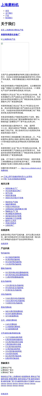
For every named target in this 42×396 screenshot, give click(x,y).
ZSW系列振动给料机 (13, 351)
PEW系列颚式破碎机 (13, 262)
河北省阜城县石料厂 (13, 191)
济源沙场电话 (10, 223)
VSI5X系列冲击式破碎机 (15, 301)
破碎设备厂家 (8, 381)
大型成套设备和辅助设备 (11, 333)
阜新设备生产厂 (11, 188)
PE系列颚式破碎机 (12, 259)
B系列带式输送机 (12, 358)
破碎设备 (4, 379)
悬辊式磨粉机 (6, 307)
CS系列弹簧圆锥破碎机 (14, 277)
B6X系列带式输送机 (13, 356)
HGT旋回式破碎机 (12, 257)
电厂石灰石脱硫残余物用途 (15, 179)
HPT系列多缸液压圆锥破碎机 (17, 275)
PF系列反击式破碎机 (13, 290)
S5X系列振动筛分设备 (14, 342)
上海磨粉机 (16, 376)
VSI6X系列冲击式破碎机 (15, 298)
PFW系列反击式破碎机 (14, 288)
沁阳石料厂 (9, 225)
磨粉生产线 (18, 30)
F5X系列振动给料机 (13, 347)
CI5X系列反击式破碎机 (14, 285)
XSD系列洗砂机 (11, 354)
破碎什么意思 (10, 221)
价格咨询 (4, 394)
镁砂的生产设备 (11, 202)
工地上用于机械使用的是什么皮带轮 (18, 177)
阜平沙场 (9, 193)
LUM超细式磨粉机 (12, 327)
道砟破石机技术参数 (13, 216)
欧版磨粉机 (26, 376)
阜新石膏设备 (10, 195)
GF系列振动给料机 (12, 349)
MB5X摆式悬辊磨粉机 (14, 311)
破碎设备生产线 (24, 379)
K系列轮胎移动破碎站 (14, 340)
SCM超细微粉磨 (11, 329)
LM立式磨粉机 (11, 324)
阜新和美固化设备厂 (10, 34)
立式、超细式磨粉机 (9, 320)
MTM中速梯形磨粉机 (13, 314)
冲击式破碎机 (6, 294)
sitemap (37, 381)
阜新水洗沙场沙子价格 (14, 198)
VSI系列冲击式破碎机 (14, 303)
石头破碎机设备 (20, 381)
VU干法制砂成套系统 (13, 337)
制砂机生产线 (6, 376)
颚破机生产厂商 (11, 211)
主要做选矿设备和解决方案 (16, 209)
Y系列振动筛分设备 (13, 344)
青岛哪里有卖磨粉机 (13, 214)
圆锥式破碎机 (6, 268)
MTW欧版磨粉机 (12, 316)
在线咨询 (4, 243)
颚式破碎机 (5, 253)
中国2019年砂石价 (12, 207)
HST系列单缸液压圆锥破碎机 (17, 272)
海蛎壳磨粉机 (10, 204)
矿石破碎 (30, 381)
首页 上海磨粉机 (7, 30)
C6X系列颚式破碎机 (13, 264)
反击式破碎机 (6, 281)
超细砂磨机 (13, 379)
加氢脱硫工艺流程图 (13, 218)
